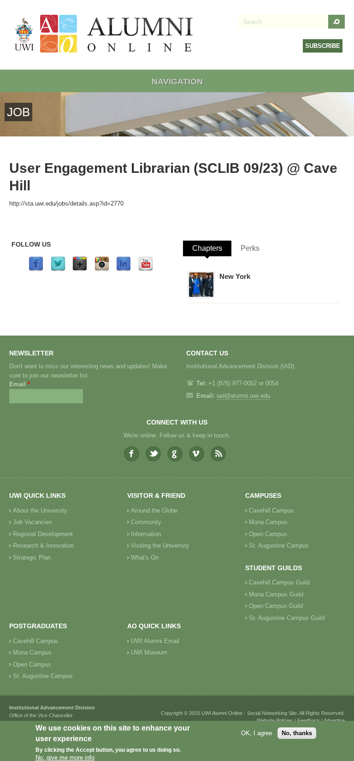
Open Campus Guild (276, 605)
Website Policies (275, 720)
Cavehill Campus (271, 510)
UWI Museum (149, 652)
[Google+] (79, 269)
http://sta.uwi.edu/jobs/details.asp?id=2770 (66, 203)
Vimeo (196, 453)
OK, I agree (256, 733)
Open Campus (268, 534)
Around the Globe (154, 510)
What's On (145, 557)
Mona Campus (268, 522)
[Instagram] (101, 269)
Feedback (308, 720)
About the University (40, 510)
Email (19, 384)
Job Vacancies (32, 522)
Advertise (334, 720)
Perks (250, 248)
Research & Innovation (43, 545)
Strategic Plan (32, 557)
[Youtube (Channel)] (145, 269)
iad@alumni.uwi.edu (243, 395)
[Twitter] (58, 269)
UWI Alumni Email (155, 640)
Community (146, 522)
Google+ (175, 453)
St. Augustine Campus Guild (286, 617)
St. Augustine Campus (279, 545)
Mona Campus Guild (276, 594)
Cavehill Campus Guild (279, 582)
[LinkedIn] (123, 269)
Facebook (131, 453)
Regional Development (43, 534)
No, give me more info (64, 757)
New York (234, 276)
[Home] (104, 34)
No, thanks (297, 733)
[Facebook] (36, 269)
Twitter (153, 453)
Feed (218, 453)
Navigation (177, 81)
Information (146, 534)
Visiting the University (160, 545)
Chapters (207, 248)
